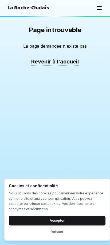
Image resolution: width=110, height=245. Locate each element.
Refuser (57, 232)
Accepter (57, 220)
